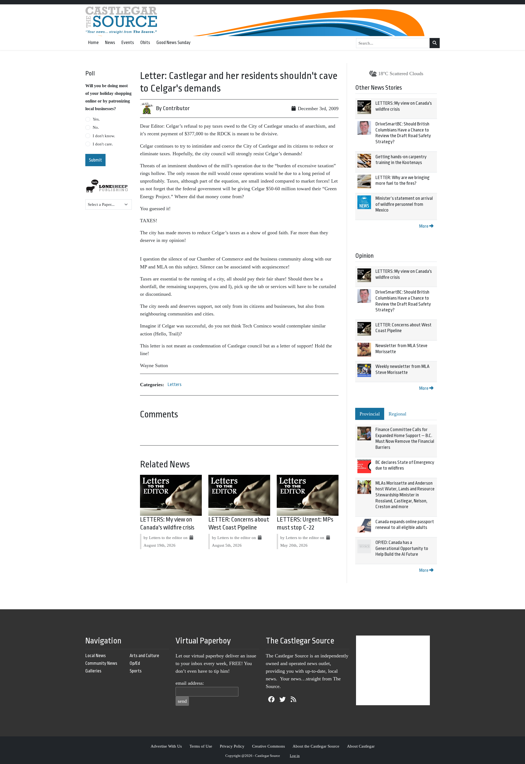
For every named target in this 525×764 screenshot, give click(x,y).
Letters (175, 384)
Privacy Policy (232, 746)
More (424, 226)
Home (93, 42)
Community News (101, 663)
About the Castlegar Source (316, 746)
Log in (295, 756)
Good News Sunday (173, 42)
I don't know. (104, 136)
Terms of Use (200, 746)
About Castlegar (361, 746)
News (110, 42)
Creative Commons (268, 746)
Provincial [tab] (370, 414)
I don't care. (103, 144)
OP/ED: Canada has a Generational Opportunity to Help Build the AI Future (401, 548)
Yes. (96, 119)
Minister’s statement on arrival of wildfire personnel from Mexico (404, 204)
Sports (136, 671)
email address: (190, 683)
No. (96, 127)
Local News (95, 655)
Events (127, 42)
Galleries (93, 671)
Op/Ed (135, 663)
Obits (145, 42)
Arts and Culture (144, 655)
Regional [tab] (397, 414)
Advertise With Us (166, 746)
